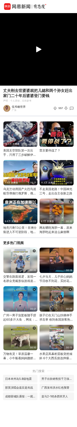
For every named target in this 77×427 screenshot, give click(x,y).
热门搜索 (38, 371)
